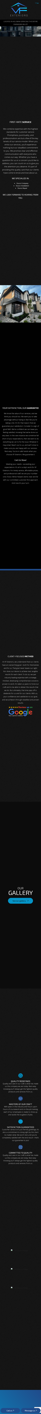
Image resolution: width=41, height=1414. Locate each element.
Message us (30, 1410)
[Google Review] (20, 713)
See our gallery (19, 903)
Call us (10, 1410)
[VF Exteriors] (18, 9)
